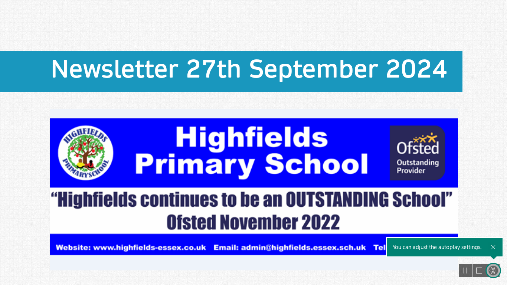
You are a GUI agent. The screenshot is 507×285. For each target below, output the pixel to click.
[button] (465, 270)
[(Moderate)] (253, 190)
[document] (253, 142)
